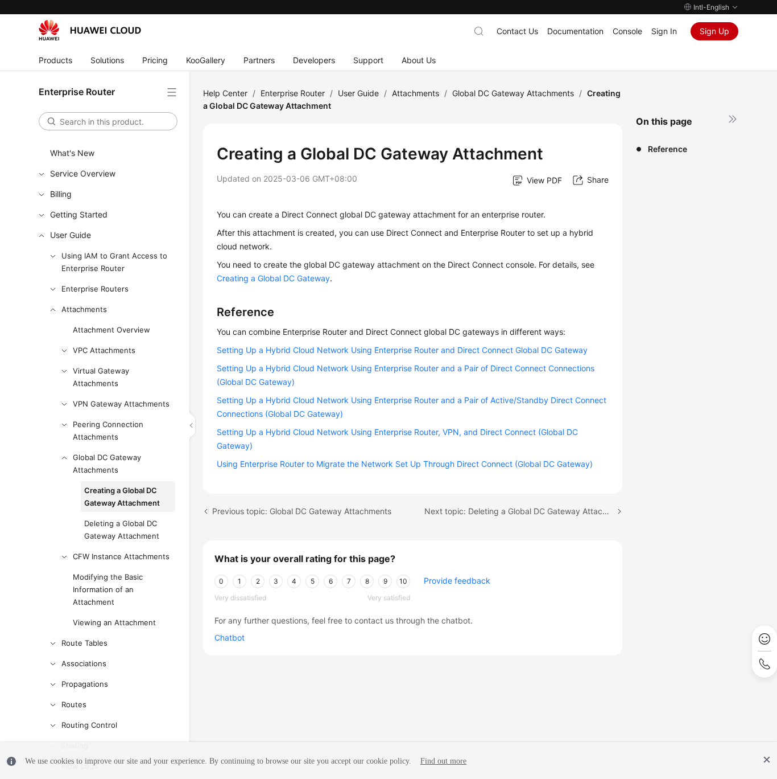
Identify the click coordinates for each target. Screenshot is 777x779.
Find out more (443, 761)
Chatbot (229, 637)
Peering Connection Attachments (108, 430)
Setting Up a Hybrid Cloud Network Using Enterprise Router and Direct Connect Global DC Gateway (402, 350)
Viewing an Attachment (114, 622)
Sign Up (714, 31)
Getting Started (79, 214)
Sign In (664, 31)
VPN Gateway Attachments (121, 403)
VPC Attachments (104, 350)
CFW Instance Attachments (121, 556)
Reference (667, 149)
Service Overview (82, 173)
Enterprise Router (293, 93)
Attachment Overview (111, 329)
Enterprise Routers (95, 288)
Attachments (84, 309)
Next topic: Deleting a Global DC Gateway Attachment (523, 511)
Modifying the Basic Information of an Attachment (108, 589)
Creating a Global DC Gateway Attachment (122, 496)
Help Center (225, 93)
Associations (83, 663)
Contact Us (517, 31)
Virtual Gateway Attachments (101, 377)
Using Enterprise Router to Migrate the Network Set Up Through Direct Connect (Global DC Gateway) (405, 464)
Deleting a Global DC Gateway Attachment (121, 529)
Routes (73, 704)
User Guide (70, 235)
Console (627, 31)
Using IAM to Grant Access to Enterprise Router (114, 262)
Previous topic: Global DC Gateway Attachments (301, 511)
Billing (61, 194)
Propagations (84, 683)
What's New (72, 153)
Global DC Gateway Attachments (107, 463)
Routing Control (89, 724)
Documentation (575, 31)
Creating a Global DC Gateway (273, 278)
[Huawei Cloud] (90, 30)
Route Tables (84, 642)
